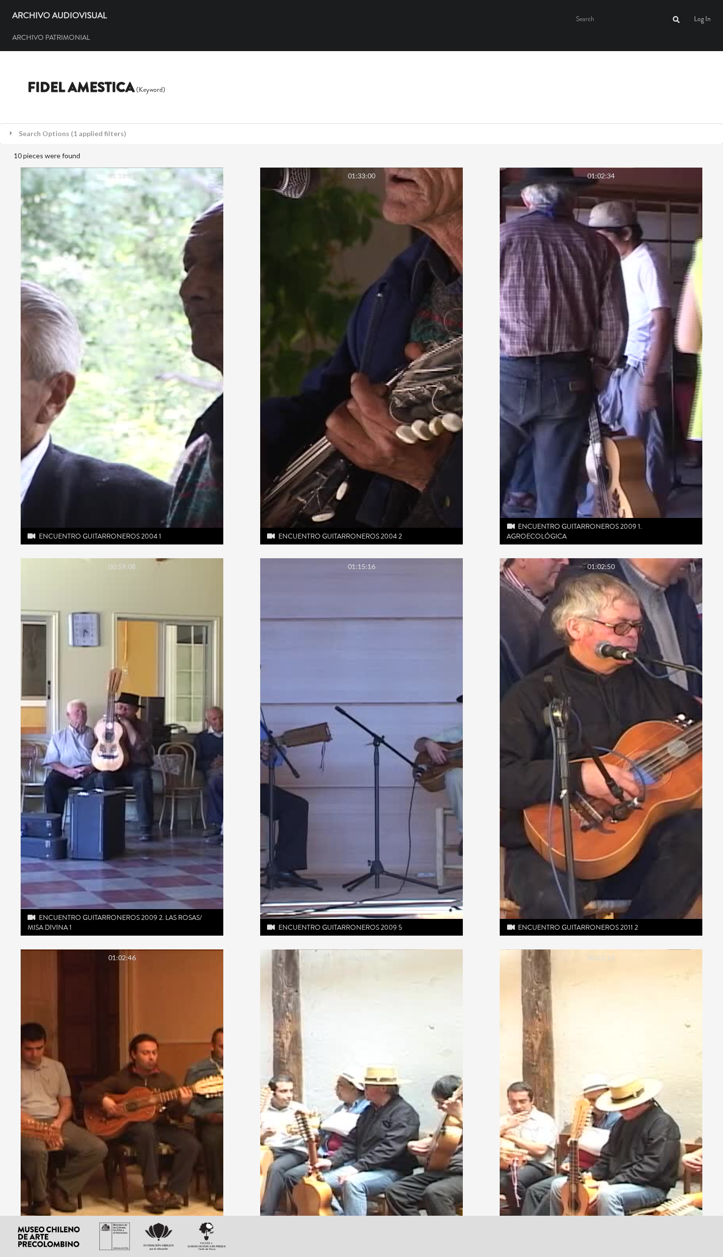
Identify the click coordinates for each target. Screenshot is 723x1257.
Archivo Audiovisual (59, 15)
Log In (702, 19)
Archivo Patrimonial (51, 37)
